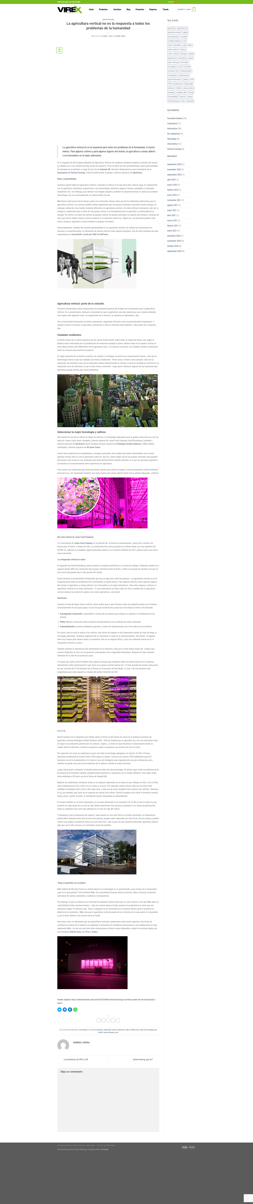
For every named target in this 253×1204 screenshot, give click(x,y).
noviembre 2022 (174, 169)
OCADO (100, 1032)
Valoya (190, 97)
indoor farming (173, 62)
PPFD (170, 84)
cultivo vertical (173, 54)
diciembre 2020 (173, 236)
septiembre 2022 (174, 174)
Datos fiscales (79, 1145)
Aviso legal (91, 1145)
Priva (87, 932)
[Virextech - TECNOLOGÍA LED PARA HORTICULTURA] (69, 9)
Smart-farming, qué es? (143, 1059)
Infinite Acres (75, 932)
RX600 (178, 88)
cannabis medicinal (174, 41)
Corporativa (172, 123)
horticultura (182, 58)
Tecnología (171, 139)
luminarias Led (173, 71)
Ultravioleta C (173, 144)
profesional (178, 84)
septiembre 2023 (174, 164)
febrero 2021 (172, 225)
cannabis (184, 37)
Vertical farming (108, 1032)
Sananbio (171, 92)
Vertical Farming (174, 149)
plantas (185, 79)
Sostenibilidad (172, 97)
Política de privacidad (106, 1145)
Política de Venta (64, 1145)
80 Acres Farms (93, 447)
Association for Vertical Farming (71, 172)
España (191, 54)
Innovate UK (105, 169)
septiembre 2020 (174, 251)
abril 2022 (171, 179)
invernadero (184, 62)
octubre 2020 (172, 246)
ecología (183, 54)
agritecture (121, 1030)
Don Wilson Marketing (79, 1149)
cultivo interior (173, 49)
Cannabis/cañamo (175, 118)
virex (116, 1032)
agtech (185, 32)
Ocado (94, 932)
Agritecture (137, 172)
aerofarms (99, 1030)
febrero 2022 (172, 190)
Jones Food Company (83, 543)
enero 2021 (172, 230)
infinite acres (135, 1030)
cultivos (183, 49)
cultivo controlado (174, 45)
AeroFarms (80, 444)
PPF (192, 79)
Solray (191, 92)
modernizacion (184, 75)
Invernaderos (172, 67)
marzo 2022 (172, 185)
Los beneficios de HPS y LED (75, 1059)
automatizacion (173, 37)
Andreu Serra (120, 36)
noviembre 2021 (174, 200)
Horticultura (108, 19)
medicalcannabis (185, 71)
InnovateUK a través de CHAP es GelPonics (90, 234)
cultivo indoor (187, 45)
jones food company (147, 1030)
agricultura (171, 28)
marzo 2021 (172, 220)
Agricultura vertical (110, 1030)
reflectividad (188, 84)
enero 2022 (172, 195)
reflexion (171, 88)
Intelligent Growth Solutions (129, 444)
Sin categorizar (173, 133)
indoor (128, 1030)
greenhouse (172, 58)
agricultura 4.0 (182, 28)
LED (155, 1030)
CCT (184, 41)
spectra (182, 97)
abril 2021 (171, 215)
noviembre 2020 (174, 241)
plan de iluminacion (174, 79)
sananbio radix (181, 92)
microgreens (172, 75)
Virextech (190, 101)
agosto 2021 (172, 205)
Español (171, 2)
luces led (187, 67)
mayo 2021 (172, 210)
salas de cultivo (188, 88)
